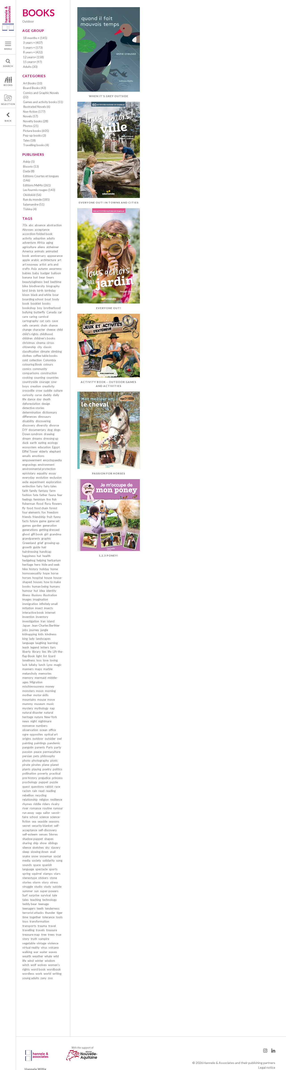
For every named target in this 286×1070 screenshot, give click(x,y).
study (47, 886)
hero (37, 564)
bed (46, 282)
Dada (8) (28, 171)
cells (25, 325)
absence (40, 225)
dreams (37, 438)
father (43, 495)
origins (26, 738)
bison (25, 295)
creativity (48, 386)
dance (31, 399)
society (36, 860)
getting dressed (49, 530)
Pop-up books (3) (34, 135)
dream (26, 438)
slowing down (39, 852)
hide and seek (51, 564)
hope (46, 573)
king (25, 638)
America (27, 251)
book (25, 303)
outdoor (37, 738)
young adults (30, 978)
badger (45, 273)
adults (51, 238)
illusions (37, 595)
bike (25, 286)
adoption (39, 238)
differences (29, 416)
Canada (51, 312)
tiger (60, 912)
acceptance (42, 229)
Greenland (29, 543)
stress (54, 882)
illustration (50, 595)
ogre (25, 734)
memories (44, 673)
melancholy (29, 673)
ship (35, 843)
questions (37, 786)
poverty (43, 773)
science (44, 817)
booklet (36, 303)
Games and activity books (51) (43, 102)
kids (41, 634)
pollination (29, 773)
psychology (29, 782)
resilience (56, 799)
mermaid (40, 677)
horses (26, 578)
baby (35, 273)
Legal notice (266, 1067)
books (46, 303)
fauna (52, 495)
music (50, 704)
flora (48, 503)
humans (55, 586)
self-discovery (47, 830)
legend (34, 647)
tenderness (52, 908)
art (59, 260)
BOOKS (8, 85)
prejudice (44, 778)
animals (39, 251)
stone (53, 878)
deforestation (31, 403)
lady (32, 638)
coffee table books (45, 355)
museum (39, 704)
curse (38, 395)
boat (48, 299)
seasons (54, 821)
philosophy (47, 756)
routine (47, 808)
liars (53, 647)
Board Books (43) (34, 88)
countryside (30, 382)
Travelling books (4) (36, 145)
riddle (37, 804)
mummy (27, 704)
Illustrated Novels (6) (36, 106)
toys (25, 921)
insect (39, 608)
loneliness (28, 660)
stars (57, 873)
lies (44, 651)
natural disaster (32, 712)
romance (35, 808)
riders (46, 804)
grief (40, 543)
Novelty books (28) (35, 121)
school (33, 817)
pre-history (29, 778)
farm (53, 490)
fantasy (43, 490)
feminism (39, 499)
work (39, 973)
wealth (26, 956)
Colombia (49, 360)
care (25, 316)
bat (35, 277)
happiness (29, 556)
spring (26, 873)
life (49, 651)
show (43, 843)
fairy (39, 486)
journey (34, 630)
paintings (40, 743)
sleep (25, 852)
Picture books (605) (36, 131)
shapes (48, 839)
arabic (35, 260)
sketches (38, 847)
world (47, 973)
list (45, 656)
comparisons (30, 373)
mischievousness (33, 686)
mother (27, 695)
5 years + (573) (33, 47)
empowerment (32, 460)
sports (53, 869)
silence (26, 847)
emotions (38, 456)
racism (26, 791)
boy (39, 308)
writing (57, 973)
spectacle (41, 869)
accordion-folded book (37, 234)
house (48, 578)
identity (51, 590)
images (27, 599)
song (59, 860)
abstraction (54, 225)
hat (39, 556)
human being (40, 586)
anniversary (38, 256)
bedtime (55, 282)
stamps (48, 873)
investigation (30, 621)
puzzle (54, 782)
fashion (27, 495)
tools (59, 917)
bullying (27, 312)
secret (26, 825)
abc (31, 225)
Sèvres (53, 834)
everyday (28, 477)
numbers (41, 725)
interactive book (33, 612)
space (37, 865)
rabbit (49, 786)
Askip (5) (29, 161)
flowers (57, 503)
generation (50, 525)
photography (40, 760)
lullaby (33, 665)
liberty (26, 651)
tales (25, 900)
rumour (58, 808)
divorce (54, 425)
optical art (51, 734)
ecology (53, 443)
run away (28, 812)
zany (43, 978)
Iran (43, 621)
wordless (28, 973)
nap (52, 708)
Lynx (50, 665)
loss (39, 660)
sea (34, 821)
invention (28, 617)
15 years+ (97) (32, 62)
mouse (41, 699)
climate (45, 351)
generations (30, 530)
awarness (55, 268)
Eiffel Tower (30, 451)
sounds (27, 865)
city (39, 347)
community (40, 369)
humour (27, 590)
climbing (56, 351)
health (46, 556)
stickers (43, 878)
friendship (39, 517)
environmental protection (39, 469)
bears (50, 277)
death (46, 399)
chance (53, 325)
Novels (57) (30, 116)
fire (48, 499)
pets (36, 756)
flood (39, 503)
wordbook (54, 969)
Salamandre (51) (33, 204)
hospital (37, 578)
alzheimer (52, 247)
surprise (34, 895)
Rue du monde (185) (36, 199)
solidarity (48, 860)
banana (27, 277)
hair (44, 547)
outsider (50, 738)
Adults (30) (30, 67)
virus (44, 947)
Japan (26, 625)
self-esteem (30, 834)
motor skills (40, 695)
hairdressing (30, 551)
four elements (31, 512)
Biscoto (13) (31, 166)
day (39, 399)
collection (35, 360)
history (33, 569)
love (45, 660)
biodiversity (37, 286)
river (25, 808)
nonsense (28, 725)
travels (40, 930)
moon (40, 691)
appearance (55, 256)
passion (27, 752)
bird (25, 290)
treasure (51, 930)
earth (33, 443)
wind (30, 960)
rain (34, 791)
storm (36, 882)
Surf (24, 895)
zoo (50, 978)
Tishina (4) (30, 209)
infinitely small (48, 604)
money (49, 686)
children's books (44, 338)
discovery (28, 425)
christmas (28, 343)
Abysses (27, 229)
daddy (47, 395)
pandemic (53, 743)
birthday (50, 290)
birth (40, 290)
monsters (28, 691)
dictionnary (49, 412)
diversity (42, 425)
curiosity (28, 395)
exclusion (56, 477)
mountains (29, 699)
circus (50, 343)
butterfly (39, 312)
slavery (55, 847)
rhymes (27, 804)
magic (57, 665)
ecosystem (29, 447)
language (28, 643)
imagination (40, 599)
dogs (57, 430)
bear (42, 277)
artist (42, 264)
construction (48, 373)
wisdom (50, 960)
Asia (34, 268)
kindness (50, 634)
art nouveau (30, 264)
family (33, 490)
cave (55, 321)
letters (44, 647)
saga (39, 812)
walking (27, 952)
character (39, 329)
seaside (42, 821)
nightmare (44, 721)
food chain (41, 508)
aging (49, 242)
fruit (49, 517)
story (45, 882)
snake (26, 856)
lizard (51, 656)
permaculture (51, 752)
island (51, 621)
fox (44, 512)
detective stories (33, 408)
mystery (27, 708)
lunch (42, 665)
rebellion (28, 795)
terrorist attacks (33, 912)
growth (27, 547)
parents (40, 747)
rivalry (55, 804)
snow (34, 856)
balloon (56, 273)
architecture (48, 260)
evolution (42, 477)
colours (48, 364)
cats (47, 321)
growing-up (51, 543)
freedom (52, 512)
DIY (24, 430)
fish (54, 499)
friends (26, 517)
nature (38, 717)
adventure (29, 242)
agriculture (29, 247)
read (41, 791)
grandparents (31, 538)
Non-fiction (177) (34, 111)
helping (41, 560)
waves (53, 952)
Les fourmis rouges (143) (39, 190)
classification (30, 351)
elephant (55, 451)
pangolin (28, 747)
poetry (46, 769)
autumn (43, 268)
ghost (26, 534)
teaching (35, 900)
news (25, 721)
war (36, 952)
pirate (26, 765)
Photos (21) (30, 126)
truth (34, 939)
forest (53, 508)
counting (39, 377)
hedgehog (28, 560)
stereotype (29, 878)
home (54, 569)
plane (45, 765)
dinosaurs (44, 416)
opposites (36, 734)
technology (49, 900)
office (52, 730)
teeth (40, 908)
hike (25, 569)
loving (54, 660)
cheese (50, 329)
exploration (53, 482)
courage (44, 382)
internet (50, 612)
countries (52, 377)
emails (26, 456)
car (60, 312)
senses (43, 834)
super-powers (49, 891)
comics (26, 369)
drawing (49, 434)
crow (39, 390)
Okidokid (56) (32, 195)
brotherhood (52, 308)
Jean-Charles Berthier (46, 625)
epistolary (29, 473)
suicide (57, 886)
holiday (44, 569)
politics (57, 769)
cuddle (48, 390)
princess (57, 778)
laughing (40, 643)
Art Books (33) (32, 83)
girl (46, 534)
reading (51, 791)
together (35, 917)
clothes (27, 355)
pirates (36, 765)
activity (27, 238)
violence (53, 943)
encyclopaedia (52, 460)
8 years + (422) (33, 52)
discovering (43, 421)
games (26, 525)
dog (50, 430)
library (36, 651)
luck (24, 665)
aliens (41, 247)
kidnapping (29, 634)
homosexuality (32, 573)
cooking (27, 377)
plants (26, 769)
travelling (28, 930)
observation (30, 730)
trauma (42, 926)
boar (56, 295)
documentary (37, 430)
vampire (43, 939)
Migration (36, 682)
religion (44, 799)
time (25, 917)
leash (25, 647)
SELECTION (8, 104)
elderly (43, 451)
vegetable (28, 943)
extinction (28, 486)
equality (42, 473)
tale (54, 895)
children (27, 338)
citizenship (29, 347)
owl (59, 738)
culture (58, 390)
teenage (43, 904)
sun (36, 891)
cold (25, 360)
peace (38, 752)
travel (52, 926)
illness (26, 595)
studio (38, 886)
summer (27, 891)
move (51, 699)
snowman (46, 856)
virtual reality (31, 947)
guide (36, 547)
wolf (33, 965)
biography (53, 286)
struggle (27, 886)
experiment (37, 482)
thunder (50, 912)
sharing (27, 843)
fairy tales (50, 486)
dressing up (50, 438)
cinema (40, 343)
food (30, 508)
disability (28, 421)
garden (36, 525)
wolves (42, 965)
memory (27, 677)
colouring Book (32, 364)
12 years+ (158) (33, 57)
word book (38, 969)
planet (54, 765)
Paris (49, 747)
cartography (30, 321)
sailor (46, 812)
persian (27, 756)
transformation (39, 921)
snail (53, 852)
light (39, 656)
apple (26, 260)
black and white (41, 295)
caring (33, 316)
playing (36, 769)
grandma (55, 534)
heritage (27, 564)
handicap (45, 551)
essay (52, 473)
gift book (37, 534)
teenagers (28, 908)
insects (48, 608)
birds (32, 290)
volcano (53, 947)
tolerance (48, 917)
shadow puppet (32, 839)
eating (42, 443)
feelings (27, 499)
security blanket (42, 825)
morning (50, 691)
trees (51, 934)
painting (27, 743)
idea (42, 590)
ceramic (34, 325)
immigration (30, 604)
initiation (28, 608)
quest (26, 786)
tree (43, 934)
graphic (46, 538)
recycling (40, 795)
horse (54, 573)
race (57, 786)
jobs (25, 630)
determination (31, 412)
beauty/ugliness (32, 282)
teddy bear (29, 904)
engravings (29, 464)
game (42, 521)
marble (48, 669)
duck (25, 443)
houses (37, 582)
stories (26, 882)
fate (35, 495)
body (55, 299)
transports (29, 926)
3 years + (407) (33, 42)
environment (46, 464)
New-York (50, 717)
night (33, 721)
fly (23, 508)
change (27, 329)
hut (36, 590)
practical (55, 773)
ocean (43, 730)
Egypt (56, 447)
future (34, 521)
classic (47, 347)
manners (28, 669)
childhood (46, 334)
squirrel (37, 873)
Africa (41, 242)
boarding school (32, 299)
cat (42, 321)
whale (48, 956)
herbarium (54, 560)
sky (47, 847)
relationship (30, 799)
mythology (41, 708)
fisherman (28, 503)
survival (46, 895)
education (44, 447)
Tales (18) (29, 140)
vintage (41, 943)
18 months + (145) (35, 38)
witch (25, 965)
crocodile (28, 390)
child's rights (30, 334)
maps (38, 669)
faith (25, 490)
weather (37, 956)
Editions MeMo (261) (37, 185)
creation (35, 386)
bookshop (29, 308)
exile (25, 482)
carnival (43, 316)
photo (26, 760)
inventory (42, 617)
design (46, 403)
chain (44, 325)
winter (39, 960)
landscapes (43, 638)
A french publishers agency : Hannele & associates (8, 18)
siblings (53, 843)
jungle (44, 630)
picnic (54, 760)
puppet (43, 782)
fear (59, 495)
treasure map (31, 934)
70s (24, 225)
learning (52, 643)
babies (26, 273)
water (43, 952)
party (57, 747)
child (60, 329)
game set (53, 521)
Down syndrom (32, 434)
